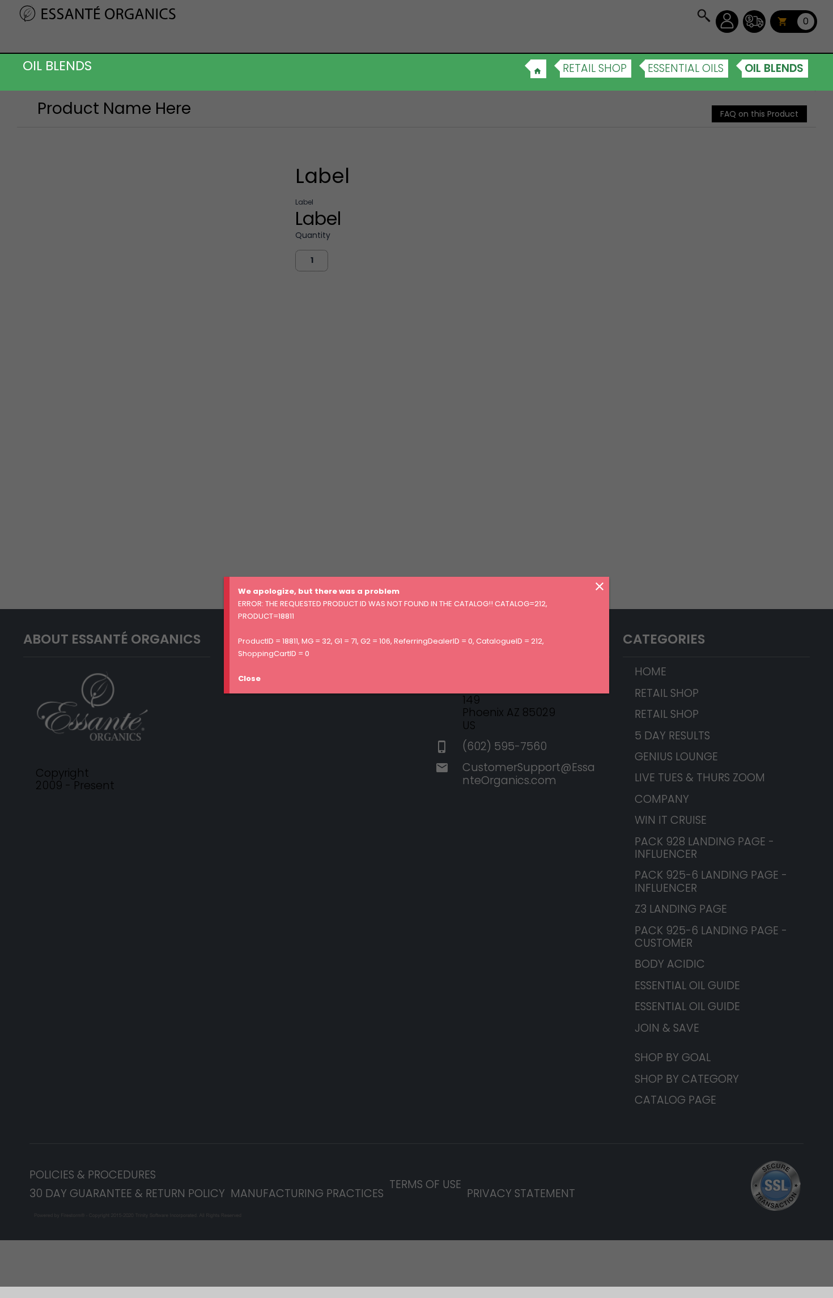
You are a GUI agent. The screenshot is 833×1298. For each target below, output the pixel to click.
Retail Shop (595, 68)
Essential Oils (686, 68)
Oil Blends (774, 68)
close (599, 586)
